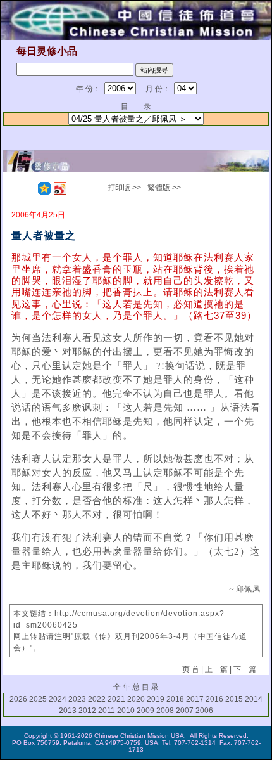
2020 (136, 699)
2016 (214, 699)
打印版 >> (124, 187)
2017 (195, 699)
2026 (18, 699)
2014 (254, 699)
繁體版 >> (164, 187)
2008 (165, 710)
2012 (87, 710)
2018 (175, 699)
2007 (185, 710)
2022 (97, 699)
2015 (234, 699)
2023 (77, 699)
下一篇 (244, 669)
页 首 (190, 669)
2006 (204, 710)
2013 (68, 710)
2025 (38, 699)
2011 (106, 710)
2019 (155, 699)
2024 (57, 699)
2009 (145, 710)
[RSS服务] (28, 188)
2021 (116, 699)
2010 (126, 710)
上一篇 (216, 669)
